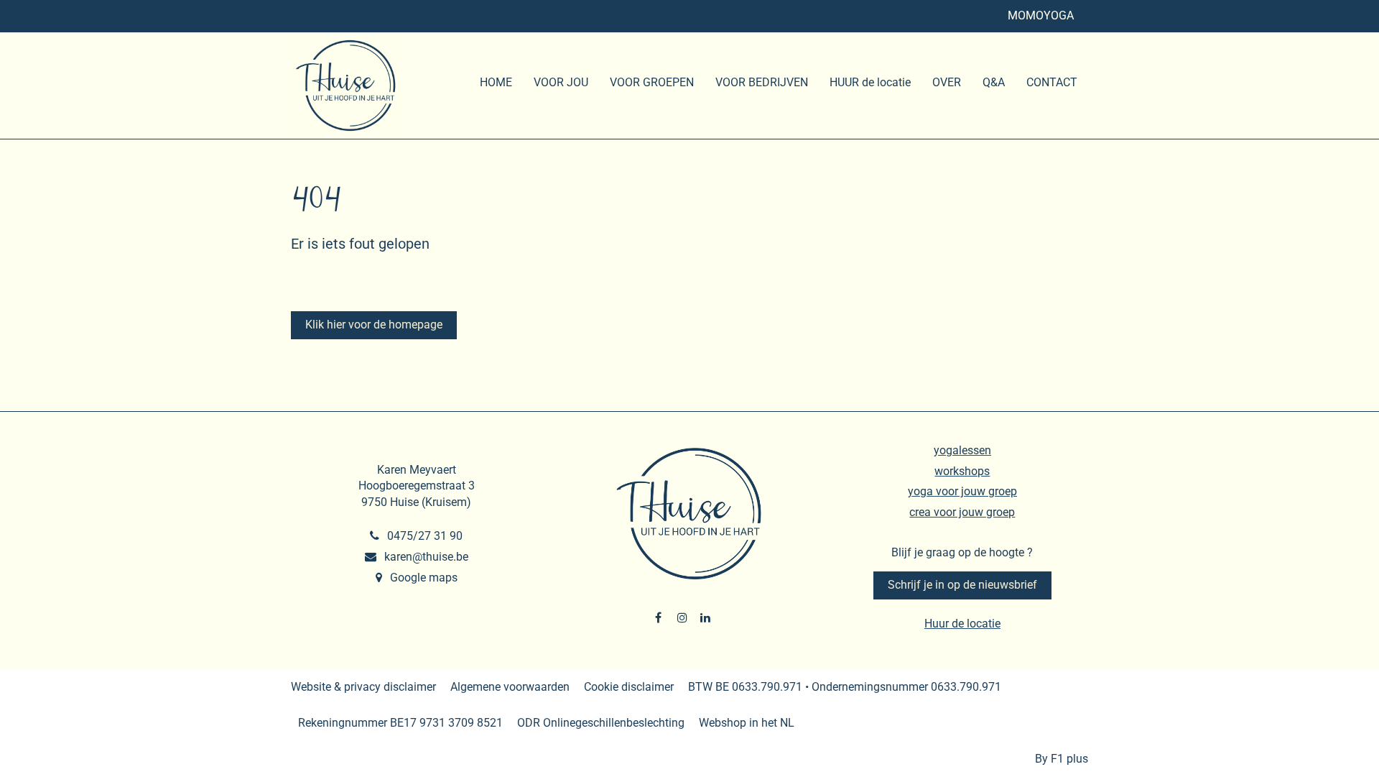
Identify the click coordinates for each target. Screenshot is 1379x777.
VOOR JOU (561, 82)
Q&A (994, 82)
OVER (946, 82)
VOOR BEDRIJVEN (761, 82)
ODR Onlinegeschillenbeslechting (600, 723)
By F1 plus (1061, 758)
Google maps (422, 577)
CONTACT (1051, 82)
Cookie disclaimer (629, 687)
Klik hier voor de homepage (373, 324)
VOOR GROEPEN (652, 82)
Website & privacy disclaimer (363, 687)
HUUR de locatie (870, 82)
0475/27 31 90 (423, 536)
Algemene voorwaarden (510, 687)
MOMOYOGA (1041, 15)
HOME (496, 82)
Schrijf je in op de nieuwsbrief (962, 585)
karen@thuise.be (424, 557)
